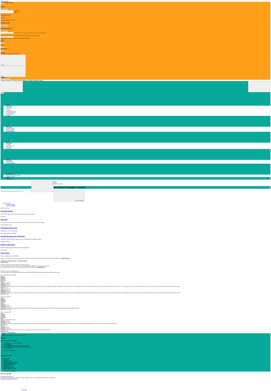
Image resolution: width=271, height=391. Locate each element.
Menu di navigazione (79, 200)
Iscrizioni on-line (7, 211)
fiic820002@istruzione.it (18, 345)
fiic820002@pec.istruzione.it (18, 346)
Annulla (2, 79)
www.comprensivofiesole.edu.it (8, 275)
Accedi (2, 3)
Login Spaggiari (37, 35)
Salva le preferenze (11, 332)
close (2, 92)
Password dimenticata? (6, 15)
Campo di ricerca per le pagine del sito (9, 191)
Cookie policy (6, 358)
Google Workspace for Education (13, 236)
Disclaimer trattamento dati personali (9, 379)
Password (16, 12)
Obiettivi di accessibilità (8, 364)
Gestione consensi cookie (9, 367)
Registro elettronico (8, 245)
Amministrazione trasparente (9, 368)
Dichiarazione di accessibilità (9, 363)
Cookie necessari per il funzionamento (9, 271)
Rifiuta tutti (12, 260)
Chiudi (2, 43)
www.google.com (5, 296)
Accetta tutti (22, 260)
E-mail (15, 32)
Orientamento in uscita (9, 228)
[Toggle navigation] (12, 86)
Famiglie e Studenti (10, 204)
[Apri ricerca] (259, 86)
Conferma (8, 79)
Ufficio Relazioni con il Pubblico (10, 362)
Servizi (55, 182)
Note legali (5, 359)
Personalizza (3, 260)
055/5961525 (8, 344)
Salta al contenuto (4, 1)
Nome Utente (17, 11)
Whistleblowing (6, 366)
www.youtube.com (5, 312)
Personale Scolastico (10, 205)
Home (55, 181)
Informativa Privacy (7, 361)
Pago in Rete (5, 253)
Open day (4, 219)
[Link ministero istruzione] (7, 2)
